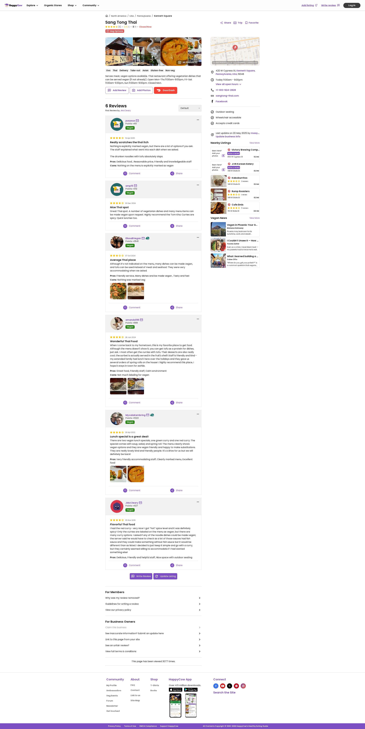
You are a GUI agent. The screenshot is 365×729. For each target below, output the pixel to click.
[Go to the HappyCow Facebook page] (215, 686)
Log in (351, 5)
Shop (71, 5)
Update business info (228, 136)
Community (89, 5)
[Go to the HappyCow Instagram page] (243, 686)
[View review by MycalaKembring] (117, 418)
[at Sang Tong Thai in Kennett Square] (118, 291)
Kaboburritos (239, 178)
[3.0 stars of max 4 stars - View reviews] (233, 194)
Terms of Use (130, 726)
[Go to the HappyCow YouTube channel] (222, 686)
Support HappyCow (169, 726)
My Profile (111, 685)
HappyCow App (180, 679)
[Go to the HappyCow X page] (229, 686)
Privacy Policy (114, 726)
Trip (240, 22)
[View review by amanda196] (117, 323)
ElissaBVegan (133, 238)
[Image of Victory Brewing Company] (218, 153)
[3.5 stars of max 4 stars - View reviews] (233, 181)
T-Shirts (154, 685)
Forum (109, 700)
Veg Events (112, 695)
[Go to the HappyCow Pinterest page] (236, 686)
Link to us (135, 695)
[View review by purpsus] (117, 124)
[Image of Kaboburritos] (219, 181)
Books (153, 690)
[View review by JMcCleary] (117, 506)
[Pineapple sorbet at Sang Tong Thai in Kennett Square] (118, 386)
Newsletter (112, 705)
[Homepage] (13, 5)
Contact (135, 690)
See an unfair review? (117, 645)
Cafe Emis (237, 204)
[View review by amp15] (117, 189)
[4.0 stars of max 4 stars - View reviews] (111, 26)
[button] (235, 48)
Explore (31, 5)
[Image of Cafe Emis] (219, 208)
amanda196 (132, 320)
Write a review (233, 153)
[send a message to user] (138, 120)
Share (227, 22)
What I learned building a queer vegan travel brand (257, 256)
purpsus (130, 120)
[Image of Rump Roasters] (219, 194)
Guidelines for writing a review (122, 604)
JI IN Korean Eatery (243, 164)
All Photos (189, 62)
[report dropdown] (198, 119)
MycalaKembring (135, 415)
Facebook (221, 101)
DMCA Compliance (148, 726)
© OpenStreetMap (238, 62)
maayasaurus (259, 133)
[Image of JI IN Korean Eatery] (219, 167)
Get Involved (113, 711)
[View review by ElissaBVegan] (117, 242)
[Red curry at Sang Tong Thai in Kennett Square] (136, 386)
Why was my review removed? (122, 598)
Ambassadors (113, 690)
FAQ (133, 685)
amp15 (129, 185)
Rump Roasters (241, 191)
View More (255, 142)
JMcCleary (125, 110)
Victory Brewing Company (247, 149)
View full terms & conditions (120, 651)
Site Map (135, 700)
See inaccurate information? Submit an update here (134, 633)
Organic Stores (53, 5)
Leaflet (216, 62)
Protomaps (225, 62)
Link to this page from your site (122, 639)
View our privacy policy (118, 610)
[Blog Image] (218, 229)
